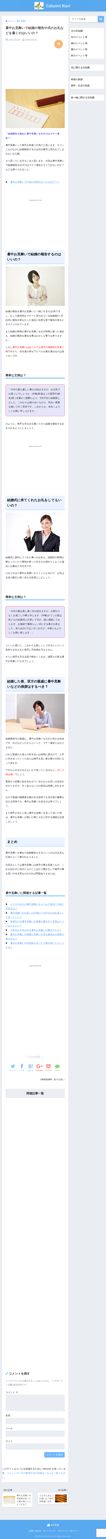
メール (9, 1428)
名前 (8, 1415)
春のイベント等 (79, 43)
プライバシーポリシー (68, 1531)
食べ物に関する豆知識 (82, 97)
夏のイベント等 (79, 49)
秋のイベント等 (79, 55)
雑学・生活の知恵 (80, 85)
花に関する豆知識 (80, 67)
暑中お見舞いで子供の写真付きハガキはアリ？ (34, 182)
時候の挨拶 (77, 79)
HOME (54, 1525)
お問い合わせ (35, 1531)
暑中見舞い (59, 1079)
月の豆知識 (77, 31)
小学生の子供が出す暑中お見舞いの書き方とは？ (36, 930)
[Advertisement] (35, 67)
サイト (9, 1441)
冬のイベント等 (79, 37)
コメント (12, 1392)
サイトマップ (49, 1531)
